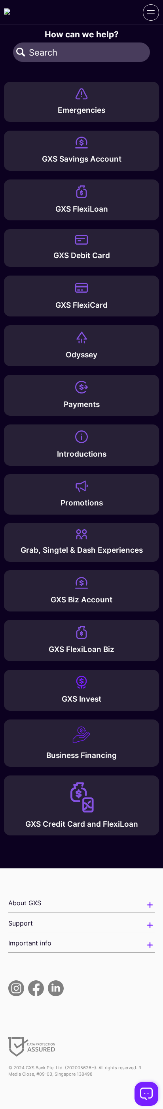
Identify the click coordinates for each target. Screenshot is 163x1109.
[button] (20, 52)
